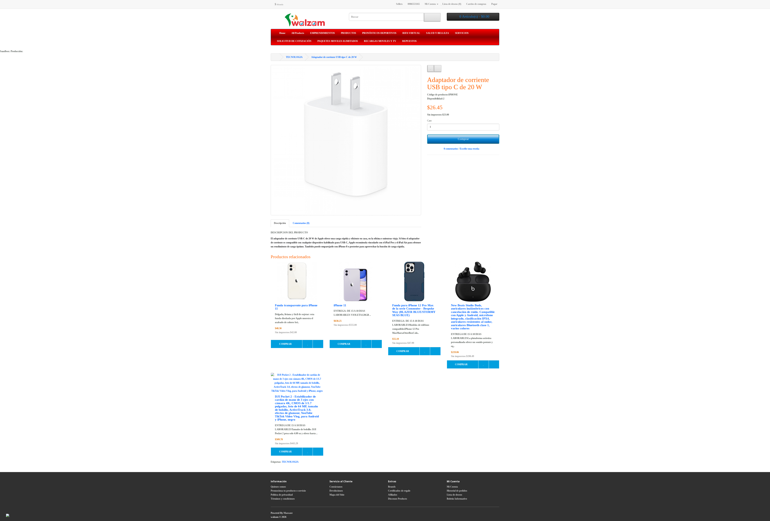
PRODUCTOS (348, 33)
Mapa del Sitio (336, 494)
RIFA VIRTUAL (411, 33)
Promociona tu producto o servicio (288, 490)
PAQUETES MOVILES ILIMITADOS (337, 41)
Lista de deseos (454, 494)
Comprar (463, 139)
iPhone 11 (340, 305)
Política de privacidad (282, 494)
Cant (429, 120)
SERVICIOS (462, 33)
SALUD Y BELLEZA (437, 33)
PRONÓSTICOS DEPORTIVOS (379, 33)
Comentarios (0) (301, 223)
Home (282, 33)
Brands (392, 486)
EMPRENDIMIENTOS (322, 33)
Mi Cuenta (452, 486)
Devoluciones (336, 490)
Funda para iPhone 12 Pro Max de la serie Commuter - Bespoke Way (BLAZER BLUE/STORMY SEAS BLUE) (413, 310)
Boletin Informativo (457, 498)
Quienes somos (278, 486)
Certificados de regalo (399, 490)
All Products (297, 33)
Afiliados (392, 494)
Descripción (280, 223)
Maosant (288, 513)
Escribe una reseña (469, 148)
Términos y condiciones (283, 498)
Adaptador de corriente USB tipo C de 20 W (334, 57)
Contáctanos (335, 486)
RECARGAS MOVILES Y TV (380, 41)
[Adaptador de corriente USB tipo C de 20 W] (346, 140)
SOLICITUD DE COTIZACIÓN (294, 41)
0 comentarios (451, 148)
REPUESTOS (409, 41)
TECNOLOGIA (294, 57)
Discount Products (397, 498)
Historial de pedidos (457, 490)
